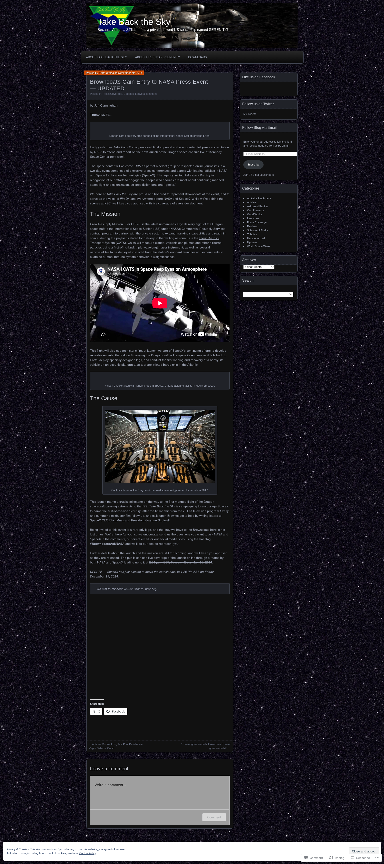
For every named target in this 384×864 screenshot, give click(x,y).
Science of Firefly (257, 230)
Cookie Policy (87, 853)
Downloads (197, 57)
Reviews (252, 226)
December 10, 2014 (130, 73)
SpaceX (118, 562)
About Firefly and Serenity (157, 57)
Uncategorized (256, 238)
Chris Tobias (106, 73)
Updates (129, 93)
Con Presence (255, 210)
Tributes (252, 234)
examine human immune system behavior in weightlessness (132, 256)
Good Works (254, 214)
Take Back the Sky (134, 22)
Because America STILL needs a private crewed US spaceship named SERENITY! (163, 30)
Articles (251, 202)
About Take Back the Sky (106, 57)
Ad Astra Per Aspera (259, 198)
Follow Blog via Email (259, 127)
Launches (253, 218)
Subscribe (253, 164)
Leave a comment (146, 93)
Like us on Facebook (258, 77)
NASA (101, 562)
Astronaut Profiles (257, 206)
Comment (214, 817)
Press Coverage (112, 93)
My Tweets (249, 114)
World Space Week (258, 246)
